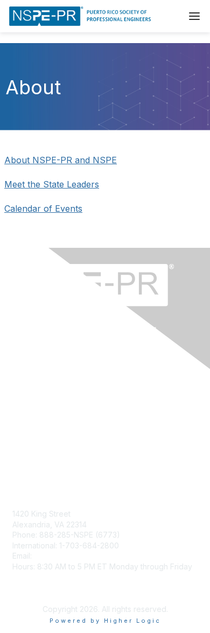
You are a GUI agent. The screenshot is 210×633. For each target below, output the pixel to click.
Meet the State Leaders (51, 184)
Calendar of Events (43, 208)
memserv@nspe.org (70, 555)
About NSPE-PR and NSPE (60, 160)
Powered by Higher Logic (105, 620)
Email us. (29, 442)
